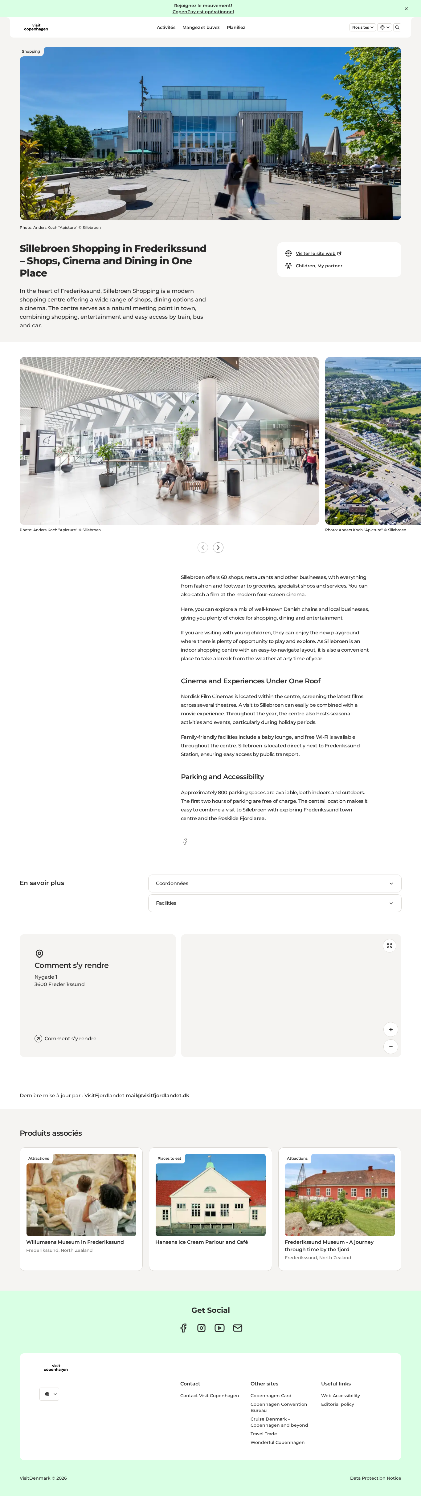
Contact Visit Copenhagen (209, 1395)
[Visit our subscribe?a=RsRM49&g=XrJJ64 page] (237, 1328)
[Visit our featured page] (219, 1328)
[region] (291, 995)
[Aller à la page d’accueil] (36, 27)
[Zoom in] (390, 1029)
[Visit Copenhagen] (55, 1368)
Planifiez (236, 27)
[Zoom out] (390, 1046)
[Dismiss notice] (406, 9)
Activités (166, 27)
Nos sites (360, 27)
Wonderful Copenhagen (278, 1442)
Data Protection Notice (375, 1478)
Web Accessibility (340, 1395)
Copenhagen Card (271, 1395)
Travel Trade (264, 1434)
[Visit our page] (201, 1328)
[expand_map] (389, 945)
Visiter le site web (316, 253)
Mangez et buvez (200, 27)
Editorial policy (337, 1404)
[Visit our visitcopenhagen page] (183, 1328)
